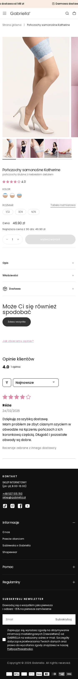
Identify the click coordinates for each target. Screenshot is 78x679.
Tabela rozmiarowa (63, 205)
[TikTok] (4, 505)
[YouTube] (27, 505)
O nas (6, 532)
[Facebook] (19, 505)
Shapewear (9, 552)
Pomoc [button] (8, 566)
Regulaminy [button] (11, 582)
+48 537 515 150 (12, 493)
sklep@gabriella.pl (14, 497)
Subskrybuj (64, 619)
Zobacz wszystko (17, 321)
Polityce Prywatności (20, 649)
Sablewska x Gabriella (16, 545)
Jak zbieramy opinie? (18, 341)
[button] (4, 13)
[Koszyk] (74, 13)
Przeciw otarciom (13, 539)
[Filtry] (6, 382)
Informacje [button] (10, 522)
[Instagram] (12, 505)
